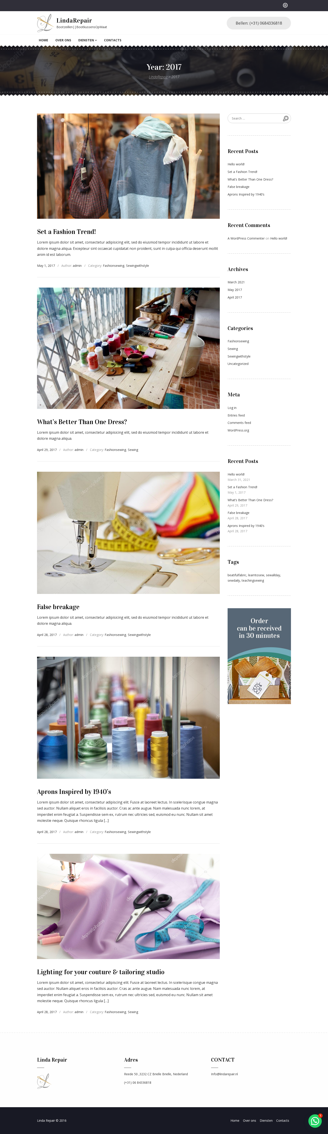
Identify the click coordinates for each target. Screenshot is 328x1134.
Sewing (133, 450)
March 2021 (236, 282)
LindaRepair (74, 20)
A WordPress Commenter (246, 238)
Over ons (63, 40)
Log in (232, 408)
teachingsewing (253, 580)
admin (77, 265)
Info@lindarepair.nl (224, 1074)
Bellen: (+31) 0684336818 (259, 23)
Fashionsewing (113, 265)
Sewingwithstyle (137, 265)
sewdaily (234, 580)
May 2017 (235, 290)
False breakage (58, 607)
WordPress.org (238, 430)
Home (43, 40)
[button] (315, 1121)
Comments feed (239, 423)
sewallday (273, 575)
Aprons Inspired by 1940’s (74, 792)
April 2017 (235, 297)
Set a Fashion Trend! (66, 232)
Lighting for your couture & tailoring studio (100, 972)
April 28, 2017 (47, 635)
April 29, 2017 (47, 450)
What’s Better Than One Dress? (82, 422)
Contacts (112, 40)
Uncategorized (238, 364)
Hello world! (236, 164)
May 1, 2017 (46, 265)
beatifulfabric (237, 575)
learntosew (256, 575)
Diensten (86, 40)
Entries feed (236, 415)
